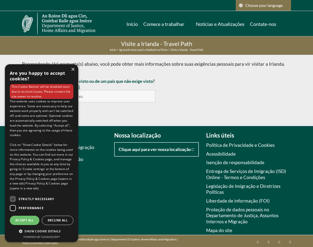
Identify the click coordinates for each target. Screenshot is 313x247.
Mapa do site (219, 230)
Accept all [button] (24, 220)
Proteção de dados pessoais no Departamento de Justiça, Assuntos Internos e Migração (242, 215)
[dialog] (41, 153)
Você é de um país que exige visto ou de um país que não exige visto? (89, 81)
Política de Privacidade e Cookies (240, 145)
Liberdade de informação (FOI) (238, 201)
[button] (284, 23)
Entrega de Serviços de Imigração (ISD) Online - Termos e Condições (246, 174)
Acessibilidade (221, 154)
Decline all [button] (57, 220)
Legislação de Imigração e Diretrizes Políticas (243, 189)
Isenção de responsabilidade (235, 162)
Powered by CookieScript (41, 237)
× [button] (73, 69)
